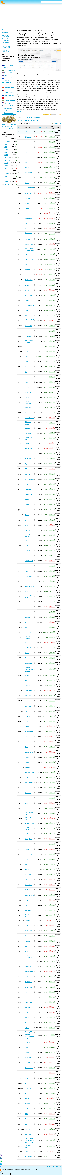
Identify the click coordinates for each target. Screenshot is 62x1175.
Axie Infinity (28, 941)
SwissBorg (28, 966)
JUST (26, 469)
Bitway (27, 443)
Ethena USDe (29, 244)
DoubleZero (28, 885)
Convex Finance (30, 854)
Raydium (27, 859)
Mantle (27, 367)
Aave (26, 315)
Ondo (26, 346)
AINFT (27, 762)
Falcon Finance (29, 772)
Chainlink (7, 168)
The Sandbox (29, 1068)
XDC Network (29, 561)
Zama (26, 1119)
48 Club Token (29, 931)
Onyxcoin (28, 961)
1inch (26, 1083)
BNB (5, 147)
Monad (27, 675)
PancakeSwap (29, 566)
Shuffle (27, 1098)
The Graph (28, 910)
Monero (6, 173)
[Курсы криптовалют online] (3, 2)
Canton (6, 184)
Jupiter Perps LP (30, 479)
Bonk (26, 747)
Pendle (27, 711)
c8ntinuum (28, 458)
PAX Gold (28, 336)
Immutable (28, 798)
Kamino (27, 1073)
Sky (26, 372)
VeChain (27, 617)
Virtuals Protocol (30, 627)
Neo (26, 992)
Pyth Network (29, 658)
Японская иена (8, 113)
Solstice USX (29, 663)
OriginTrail (28, 936)
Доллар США (8, 73)
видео (19, 111)
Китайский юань (9, 87)
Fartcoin (27, 920)
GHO (26, 525)
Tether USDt (7, 141)
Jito (26, 736)
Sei (26, 680)
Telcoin (27, 951)
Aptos (26, 571)
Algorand (27, 464)
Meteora (27, 1103)
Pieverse (27, 767)
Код (19, 127)
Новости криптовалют (6, 51)
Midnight (27, 701)
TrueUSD (28, 622)
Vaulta (27, 1108)
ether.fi (27, 545)
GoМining (28, 1088)
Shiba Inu (28, 275)
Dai (5, 187)
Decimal (6, 179)
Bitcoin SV (28, 696)
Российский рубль (9, 95)
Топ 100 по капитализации (32, 117)
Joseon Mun (28, 987)
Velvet (27, 726)
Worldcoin (28, 397)
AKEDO (27, 890)
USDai (27, 612)
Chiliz (26, 997)
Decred (27, 808)
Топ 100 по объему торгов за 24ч (28, 120)
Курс (40, 127)
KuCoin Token (29, 448)
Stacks (27, 653)
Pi (25, 453)
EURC (27, 642)
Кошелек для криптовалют (6, 35)
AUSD (27, 849)
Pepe (26, 356)
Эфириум (7, 139)
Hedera (27, 254)
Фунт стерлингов (9, 103)
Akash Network (29, 971)
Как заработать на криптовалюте (7, 39)
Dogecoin (7, 160)
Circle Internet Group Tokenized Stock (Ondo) (30, 1140)
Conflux (27, 788)
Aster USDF (28, 1157)
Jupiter (27, 520)
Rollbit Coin (28, 1093)
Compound (28, 844)
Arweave (27, 1023)
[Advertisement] (31, 16)
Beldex (27, 540)
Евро (5, 75)
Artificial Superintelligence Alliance (30, 669)
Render (27, 515)
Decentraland (29, 1002)
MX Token (28, 1007)
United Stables (29, 418)
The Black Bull (29, 1134)
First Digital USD (30, 690)
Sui (26, 264)
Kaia (26, 864)
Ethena (27, 361)
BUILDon (27, 1042)
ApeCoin (27, 1017)
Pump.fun (28, 331)
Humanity (28, 1057)
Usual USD (28, 576)
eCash (27, 1028)
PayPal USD (28, 280)
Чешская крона (8, 105)
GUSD (27, 1012)
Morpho (27, 412)
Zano (26, 1124)
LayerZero (28, 632)
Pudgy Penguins (30, 586)
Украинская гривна (10, 100)
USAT (27, 925)
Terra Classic (29, 731)
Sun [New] (28, 706)
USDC (6, 149)
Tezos (26, 803)
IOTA (26, 834)
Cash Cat (28, 1129)
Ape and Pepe (29, 782)
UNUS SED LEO (9, 165)
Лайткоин (28, 239)
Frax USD (28, 1151)
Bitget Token (28, 407)
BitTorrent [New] (29, 752)
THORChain (28, 982)
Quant (27, 510)
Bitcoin (27, 132)
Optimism (28, 793)
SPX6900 (28, 647)
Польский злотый (9, 92)
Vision (27, 1052)
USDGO (27, 428)
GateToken (28, 489)
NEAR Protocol (29, 305)
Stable (27, 504)
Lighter (27, 484)
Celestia (27, 685)
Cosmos (27, 474)
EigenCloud (28, 869)
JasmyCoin (28, 839)
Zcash (6, 163)
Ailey (26, 1047)
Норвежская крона (9, 90)
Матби (36, 86)
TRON (6, 155)
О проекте (58, 1166)
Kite (26, 879)
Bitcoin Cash (8, 181)
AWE (26, 1114)
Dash (26, 581)
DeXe (26, 977)
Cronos (27, 290)
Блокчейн (5, 32)
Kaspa (27, 499)
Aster (26, 351)
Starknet (27, 905)
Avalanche (28, 269)
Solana (6, 152)
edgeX (27, 1078)
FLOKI (27, 777)
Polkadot (27, 377)
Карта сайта (50, 1166)
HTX (26, 382)
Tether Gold (28, 295)
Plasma (27, 757)
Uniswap (27, 285)
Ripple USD (28, 326)
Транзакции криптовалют (6, 43)
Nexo (26, 591)
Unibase (27, 742)
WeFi (26, 946)
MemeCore (28, 392)
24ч (47, 127)
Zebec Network (29, 900)
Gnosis (27, 721)
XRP (5, 144)
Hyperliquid (7, 157)
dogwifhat (28, 874)
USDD (27, 387)
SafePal (27, 1063)
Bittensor (27, 300)
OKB (26, 310)
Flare (26, 556)
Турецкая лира (8, 98)
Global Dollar (29, 259)
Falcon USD (28, 433)
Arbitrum (27, 530)
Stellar (6, 176)
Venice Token (29, 494)
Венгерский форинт (10, 70)
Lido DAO (28, 716)
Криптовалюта (6, 29)
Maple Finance (29, 823)
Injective (27, 602)
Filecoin (27, 550)
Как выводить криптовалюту (6, 47)
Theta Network (29, 895)
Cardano (6, 171)
